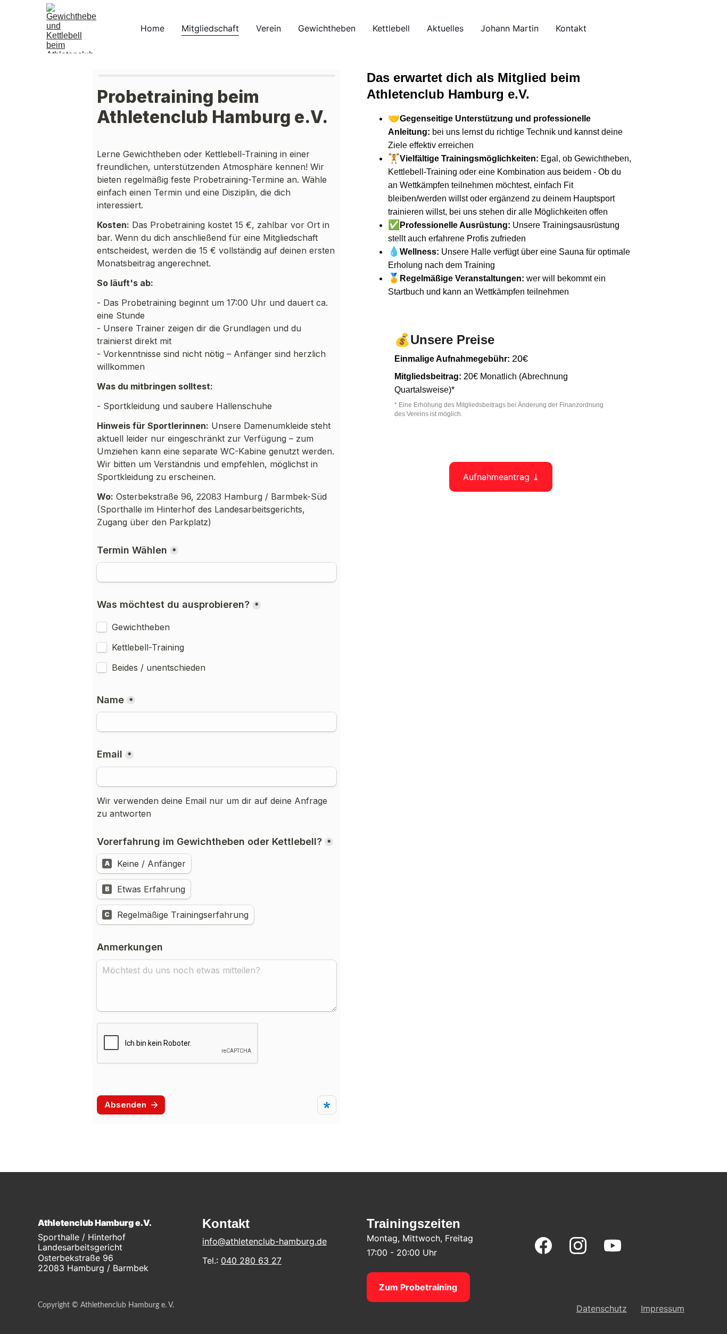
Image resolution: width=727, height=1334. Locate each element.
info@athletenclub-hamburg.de (264, 1241)
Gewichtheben (327, 28)
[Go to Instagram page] (583, 1245)
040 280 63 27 (251, 1260)
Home (152, 28)
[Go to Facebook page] (549, 1245)
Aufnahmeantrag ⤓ (501, 476)
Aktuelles (445, 28)
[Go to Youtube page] (612, 1245)
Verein (268, 28)
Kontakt (571, 28)
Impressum (662, 1308)
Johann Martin (510, 28)
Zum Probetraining (418, 1287)
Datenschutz (601, 1308)
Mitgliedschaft (210, 28)
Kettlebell (391, 28)
